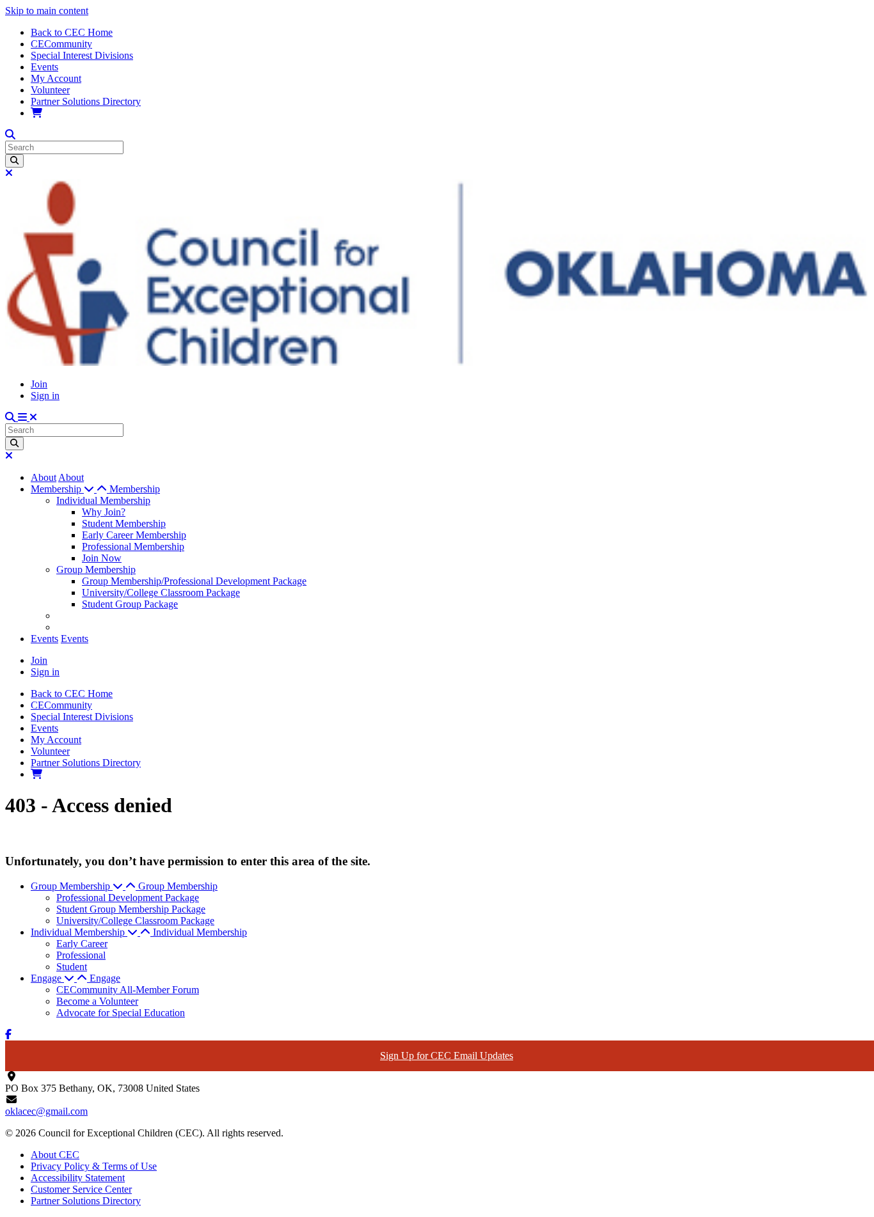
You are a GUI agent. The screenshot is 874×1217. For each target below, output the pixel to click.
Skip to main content (46, 10)
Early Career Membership (134, 535)
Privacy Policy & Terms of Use (94, 1166)
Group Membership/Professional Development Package (194, 581)
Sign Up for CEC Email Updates (446, 1055)
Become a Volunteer (97, 1001)
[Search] (14, 161)
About (43, 477)
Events (44, 66)
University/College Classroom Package (161, 592)
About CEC (55, 1154)
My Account (56, 78)
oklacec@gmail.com (46, 1111)
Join (39, 384)
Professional (81, 955)
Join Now (102, 558)
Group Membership (96, 569)
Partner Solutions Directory (86, 101)
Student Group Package (130, 604)
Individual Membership (103, 500)
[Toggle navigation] (27, 417)
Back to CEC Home (72, 32)
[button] (70, 488)
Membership (134, 488)
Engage (105, 978)
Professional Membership (133, 546)
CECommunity (61, 43)
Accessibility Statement (78, 1177)
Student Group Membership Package (130, 909)
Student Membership (124, 523)
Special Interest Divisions (82, 55)
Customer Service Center (81, 1189)
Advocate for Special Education (120, 1012)
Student (71, 966)
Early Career (81, 943)
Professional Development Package (127, 897)
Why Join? (103, 511)
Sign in (45, 395)
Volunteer (50, 89)
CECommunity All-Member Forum (127, 989)
